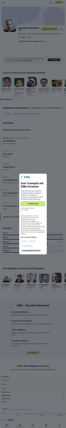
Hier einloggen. (25, 210)
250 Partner (36, 216)
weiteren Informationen (30, 232)
